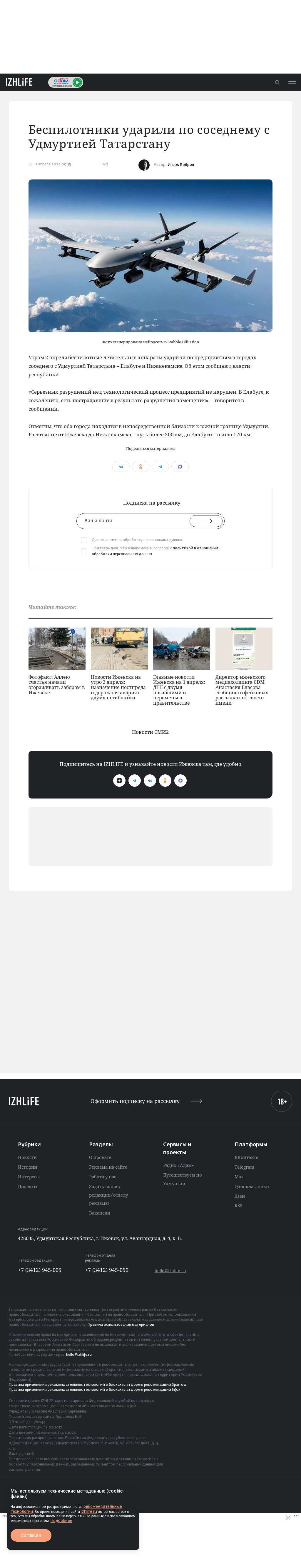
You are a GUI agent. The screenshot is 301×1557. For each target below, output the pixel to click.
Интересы (29, 1177)
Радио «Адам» (178, 1165)
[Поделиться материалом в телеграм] (160, 466)
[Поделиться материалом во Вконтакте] (121, 466)
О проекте (100, 1157)
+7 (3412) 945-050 (106, 1269)
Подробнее (61, 1520)
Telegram (244, 1167)
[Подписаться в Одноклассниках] (165, 780)
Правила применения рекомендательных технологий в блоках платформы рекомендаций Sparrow (98, 1385)
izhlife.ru (89, 1511)
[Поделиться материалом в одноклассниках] (140, 466)
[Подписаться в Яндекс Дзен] (119, 780)
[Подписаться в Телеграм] (134, 780)
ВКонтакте (246, 1157)
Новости (27, 1157)
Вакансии (99, 1213)
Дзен (240, 1196)
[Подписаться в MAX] (180, 780)
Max (239, 1177)
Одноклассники (252, 1186)
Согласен (31, 1535)
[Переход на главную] (19, 82)
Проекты (27, 1186)
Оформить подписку (135, 1101)
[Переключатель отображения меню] (292, 82)
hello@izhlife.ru (170, 1270)
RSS (238, 1205)
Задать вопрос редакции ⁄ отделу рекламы (108, 1194)
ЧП (105, 165)
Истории (27, 1167)
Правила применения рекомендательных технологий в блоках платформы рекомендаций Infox (94, 1390)
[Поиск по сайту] (277, 82)
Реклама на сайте (108, 1167)
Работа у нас (102, 1177)
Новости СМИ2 (150, 731)
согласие (109, 540)
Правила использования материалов (121, 1325)
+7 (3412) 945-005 (39, 1269)
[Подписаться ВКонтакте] (150, 780)
